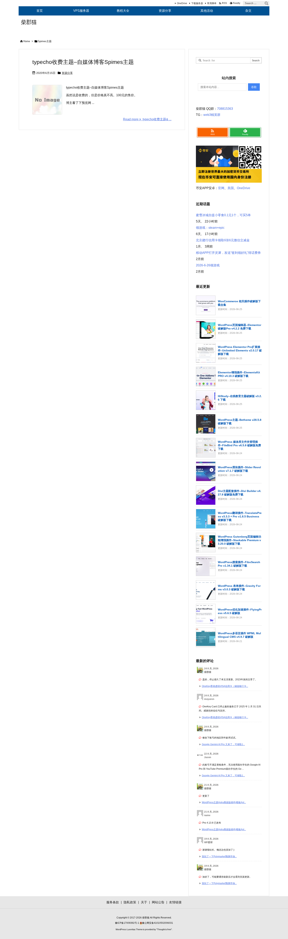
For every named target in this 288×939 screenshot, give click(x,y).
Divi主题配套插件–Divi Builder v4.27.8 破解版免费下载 (239, 492)
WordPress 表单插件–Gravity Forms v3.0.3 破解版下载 (239, 587)
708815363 (225, 108)
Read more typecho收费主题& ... (147, 119)
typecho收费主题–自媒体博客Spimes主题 (83, 62)
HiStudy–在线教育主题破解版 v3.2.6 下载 (240, 398)
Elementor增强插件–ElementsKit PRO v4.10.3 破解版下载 (239, 374)
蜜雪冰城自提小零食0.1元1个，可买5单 (223, 215)
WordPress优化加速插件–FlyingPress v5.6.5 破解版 (240, 611)
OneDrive (182, 3)
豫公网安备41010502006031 (157, 923)
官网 (221, 188)
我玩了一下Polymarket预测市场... (219, 856)
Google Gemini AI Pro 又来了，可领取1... (223, 744)
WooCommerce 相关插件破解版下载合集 (239, 303)
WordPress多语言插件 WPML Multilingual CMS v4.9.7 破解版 (239, 635)
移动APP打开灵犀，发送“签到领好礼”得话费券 (228, 252)
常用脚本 (211, 3)
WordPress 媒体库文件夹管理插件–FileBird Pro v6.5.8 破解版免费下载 (239, 445)
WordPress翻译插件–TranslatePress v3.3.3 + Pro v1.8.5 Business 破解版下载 (240, 516)
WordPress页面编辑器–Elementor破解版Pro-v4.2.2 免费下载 (239, 326)
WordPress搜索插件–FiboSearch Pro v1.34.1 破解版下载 (239, 564)
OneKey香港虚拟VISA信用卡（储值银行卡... (225, 686)
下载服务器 (197, 3)
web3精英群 (211, 114)
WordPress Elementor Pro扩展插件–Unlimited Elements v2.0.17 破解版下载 (240, 350)
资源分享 (67, 72)
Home (26, 41)
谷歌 (254, 87)
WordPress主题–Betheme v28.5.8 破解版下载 (239, 421)
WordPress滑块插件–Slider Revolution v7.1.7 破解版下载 (239, 469)
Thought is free (164, 929)
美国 (230, 188)
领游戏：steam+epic (210, 227)
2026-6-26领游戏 (208, 265)
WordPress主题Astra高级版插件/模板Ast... (224, 802)
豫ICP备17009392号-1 (127, 923)
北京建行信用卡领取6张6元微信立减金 (223, 240)
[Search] (266, 3)
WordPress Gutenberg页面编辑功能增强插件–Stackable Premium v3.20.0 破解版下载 (239, 540)
